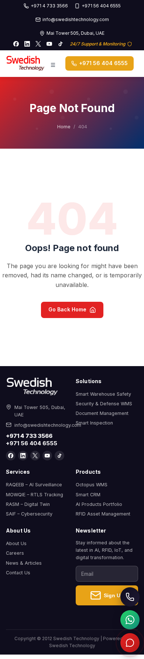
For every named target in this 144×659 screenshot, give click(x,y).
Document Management (102, 413)
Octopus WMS (91, 484)
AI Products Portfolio (99, 504)
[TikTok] (60, 44)
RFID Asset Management (103, 514)
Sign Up (114, 595)
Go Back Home (67, 309)
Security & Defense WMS (104, 403)
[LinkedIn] (27, 44)
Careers (15, 553)
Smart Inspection (94, 423)
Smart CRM (88, 494)
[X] (38, 44)
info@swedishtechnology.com (75, 19)
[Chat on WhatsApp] (130, 619)
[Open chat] (130, 642)
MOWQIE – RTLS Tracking (34, 494)
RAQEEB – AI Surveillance (34, 484)
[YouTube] (49, 44)
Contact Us (18, 572)
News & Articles (24, 563)
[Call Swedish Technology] (130, 596)
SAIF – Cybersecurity (29, 514)
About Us (16, 543)
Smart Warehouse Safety (103, 394)
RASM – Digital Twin (28, 504)
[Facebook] (16, 44)
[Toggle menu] (53, 63)
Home (64, 126)
